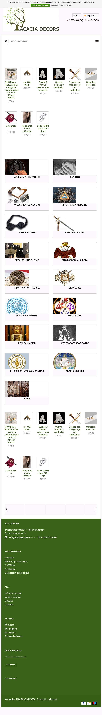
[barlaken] (15, 509)
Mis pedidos (11, 629)
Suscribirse (11, 665)
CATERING (10, 565)
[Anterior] (6, 509)
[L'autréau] (75, 509)
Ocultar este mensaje (40, 5)
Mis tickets (10, 632)
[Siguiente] (95, 509)
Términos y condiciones (16, 561)
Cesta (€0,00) (76, 20)
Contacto (9, 604)
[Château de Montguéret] (35, 509)
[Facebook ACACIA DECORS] (8, 685)
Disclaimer (10, 569)
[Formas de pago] (84, 703)
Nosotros (9, 557)
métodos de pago (13, 593)
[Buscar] (6, 41)
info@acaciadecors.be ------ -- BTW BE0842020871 (33, 537)
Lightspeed (52, 699)
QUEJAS (9, 601)
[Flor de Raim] (55, 509)
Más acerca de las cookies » (61, 5)
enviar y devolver (13, 597)
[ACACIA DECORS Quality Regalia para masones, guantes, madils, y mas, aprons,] (33, 18)
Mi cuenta (93, 20)
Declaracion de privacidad (17, 573)
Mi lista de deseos (14, 636)
